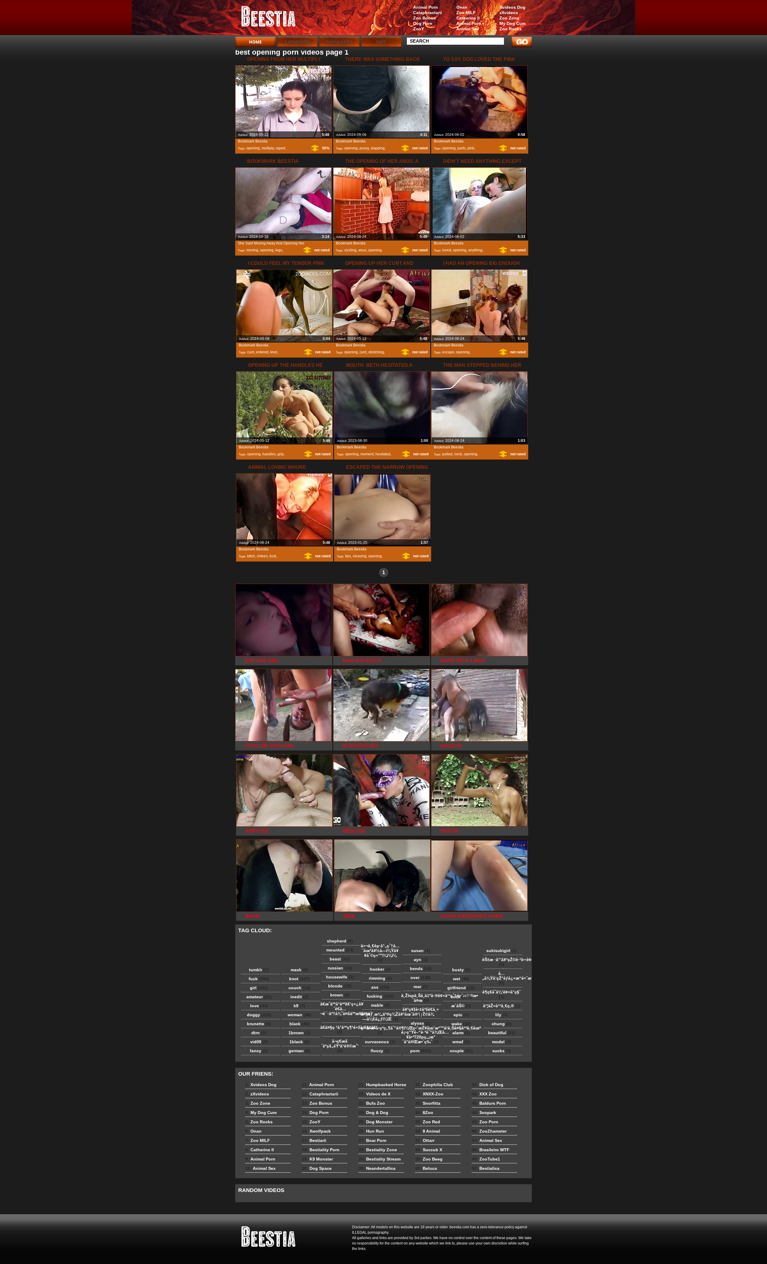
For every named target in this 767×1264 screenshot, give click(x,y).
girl (259, 987)
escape (448, 352)
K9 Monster (317, 1159)
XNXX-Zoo (429, 1094)
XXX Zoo (484, 1094)
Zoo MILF (466, 12)
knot (273, 352)
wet (461, 978)
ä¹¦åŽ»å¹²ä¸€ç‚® (501, 1005)
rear (420, 986)
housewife (340, 977)
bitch (251, 556)
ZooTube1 (486, 1159)
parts (462, 148)
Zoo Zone (509, 18)
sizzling (350, 250)
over (420, 977)
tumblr (259, 969)
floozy (380, 1050)
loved (446, 250)
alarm (461, 1032)
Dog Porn (422, 23)
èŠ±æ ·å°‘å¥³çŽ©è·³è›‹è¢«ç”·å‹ (503, 962)
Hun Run (371, 1131)
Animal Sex (467, 28)
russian (340, 968)
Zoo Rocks (510, 28)
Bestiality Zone (378, 1149)
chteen (262, 556)
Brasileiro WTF (490, 1149)
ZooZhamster (489, 1131)
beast (340, 959)
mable (380, 1005)
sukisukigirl (501, 950)
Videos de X (374, 1094)
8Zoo (424, 1112)
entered (262, 352)
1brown (299, 1032)
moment (367, 454)
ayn (421, 959)
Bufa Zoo (372, 1103)
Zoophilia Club (434, 1084)
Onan (461, 7)
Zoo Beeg (429, 1159)
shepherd (340, 941)
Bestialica (485, 1168)
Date (381, 42)
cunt (250, 352)
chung (501, 1023)
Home (255, 42)
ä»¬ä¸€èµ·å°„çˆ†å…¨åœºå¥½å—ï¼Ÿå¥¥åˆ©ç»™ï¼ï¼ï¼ (380, 953)
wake (461, 1023)
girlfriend (461, 987)
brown (340, 995)
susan (420, 950)
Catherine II (468, 18)
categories (297, 42)
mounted (340, 950)
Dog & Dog (373, 1112)
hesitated (382, 454)
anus (362, 250)
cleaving (359, 556)
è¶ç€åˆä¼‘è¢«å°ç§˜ (501, 994)
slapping (378, 148)
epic (461, 1014)
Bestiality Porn (320, 1149)
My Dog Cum (512, 23)
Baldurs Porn (489, 1103)
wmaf (461, 1041)
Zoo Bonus (424, 18)
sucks (501, 1050)
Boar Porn (372, 1140)
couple (461, 1050)
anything (475, 250)
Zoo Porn (485, 1121)
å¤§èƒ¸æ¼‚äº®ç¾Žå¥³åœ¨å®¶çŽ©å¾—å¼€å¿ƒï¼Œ (382, 1016)
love (259, 1005)
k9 (299, 1005)
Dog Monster (375, 1121)
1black (299, 1041)
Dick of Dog (487, 1084)
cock (461, 996)
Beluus (426, 1168)
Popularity (339, 42)
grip (280, 454)
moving (252, 250)
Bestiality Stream (380, 1159)
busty (461, 969)
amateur (259, 996)
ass (380, 987)
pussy (364, 148)
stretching (376, 352)
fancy (259, 1050)
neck (458, 454)
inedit (299, 996)
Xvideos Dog (512, 7)
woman (299, 1014)
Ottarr (424, 1140)
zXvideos (508, 12)
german (299, 1050)
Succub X (428, 1149)
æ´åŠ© (461, 1005)
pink (470, 148)
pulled (447, 454)
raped (280, 148)
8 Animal (427, 1131)
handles (269, 454)
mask (299, 969)
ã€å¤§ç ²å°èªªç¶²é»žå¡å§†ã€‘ (341, 1030)
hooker (380, 969)
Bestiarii (314, 1140)
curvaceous (380, 1041)
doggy (259, 1014)
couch (299, 987)
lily (501, 1014)
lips (348, 556)
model (501, 1041)
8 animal (273, 19)
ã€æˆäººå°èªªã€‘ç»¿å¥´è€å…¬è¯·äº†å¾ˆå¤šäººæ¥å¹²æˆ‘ (341, 1011)
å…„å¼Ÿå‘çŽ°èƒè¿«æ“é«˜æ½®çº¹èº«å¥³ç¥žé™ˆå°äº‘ (503, 978)
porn (420, 1050)
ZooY (418, 28)
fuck (273, 556)
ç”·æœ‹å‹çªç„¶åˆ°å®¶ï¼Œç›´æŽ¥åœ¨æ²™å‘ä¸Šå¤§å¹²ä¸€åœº (382, 1030)
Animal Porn (468, 23)
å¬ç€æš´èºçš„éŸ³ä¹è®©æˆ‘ (340, 1046)
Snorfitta (427, 1103)
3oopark (484, 1112)
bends (421, 968)
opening (253, 148)
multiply (268, 148)
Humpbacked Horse (382, 1084)
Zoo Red (427, 1121)
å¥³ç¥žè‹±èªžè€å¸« (420, 1012)
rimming (380, 978)
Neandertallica (377, 1168)
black (299, 1023)
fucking (380, 996)
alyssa (421, 1023)
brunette (259, 1023)
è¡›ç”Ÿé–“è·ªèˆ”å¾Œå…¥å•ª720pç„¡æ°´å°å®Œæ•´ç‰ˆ (422, 1037)
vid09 (259, 1041)
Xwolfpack (316, 1131)
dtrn (258, 1032)
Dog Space (317, 1168)
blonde (339, 986)
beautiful (501, 1032)
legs (278, 250)
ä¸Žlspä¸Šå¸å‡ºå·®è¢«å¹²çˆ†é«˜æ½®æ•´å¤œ (422, 998)
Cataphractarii (427, 12)
